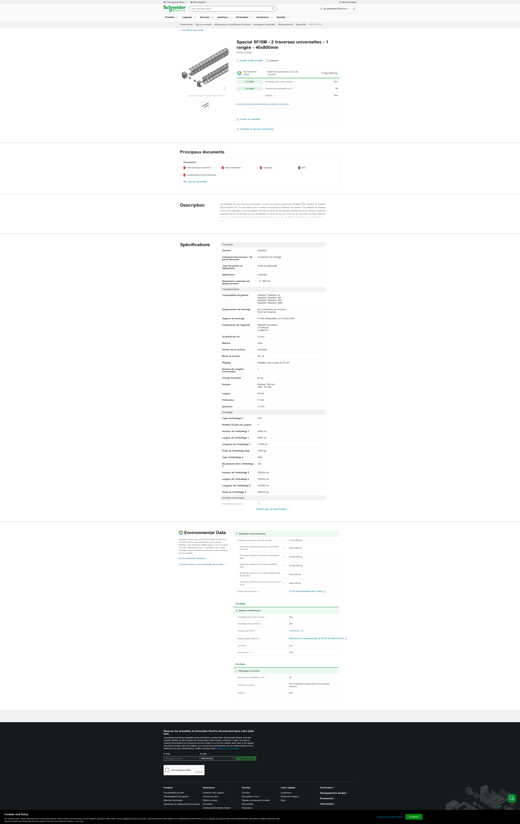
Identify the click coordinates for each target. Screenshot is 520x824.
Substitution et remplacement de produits (182, 804)
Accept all (413, 817)
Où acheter (207, 804)
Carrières (246, 793)
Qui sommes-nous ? (251, 796)
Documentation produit (174, 793)
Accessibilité (247, 804)
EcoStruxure (286, 793)
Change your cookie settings (390, 817)
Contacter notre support (213, 793)
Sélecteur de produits (173, 800)
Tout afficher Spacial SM (192, 30)
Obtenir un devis (210, 800)
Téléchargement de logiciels (176, 796)
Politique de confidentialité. (227, 748)
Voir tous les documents (195, 181)
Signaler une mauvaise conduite (256, 800)
